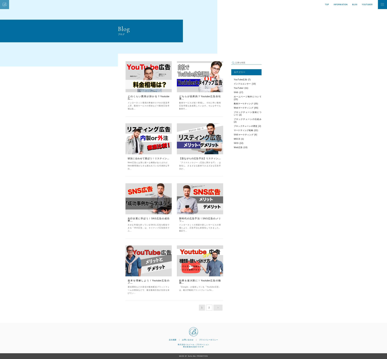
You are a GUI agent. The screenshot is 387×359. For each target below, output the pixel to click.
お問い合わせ (188, 340)
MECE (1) (239, 139)
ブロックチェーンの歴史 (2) (247, 126)
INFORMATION (341, 4)
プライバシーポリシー (208, 340)
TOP (327, 4)
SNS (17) (238, 92)
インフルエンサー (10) (245, 84)
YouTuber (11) (241, 88)
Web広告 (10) (240, 147)
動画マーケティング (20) (246, 103)
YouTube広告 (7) (242, 79)
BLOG (355, 4)
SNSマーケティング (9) (245, 135)
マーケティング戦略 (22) (246, 130)
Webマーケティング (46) (246, 108)
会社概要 (172, 340)
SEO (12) (239, 143)
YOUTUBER (367, 4)
